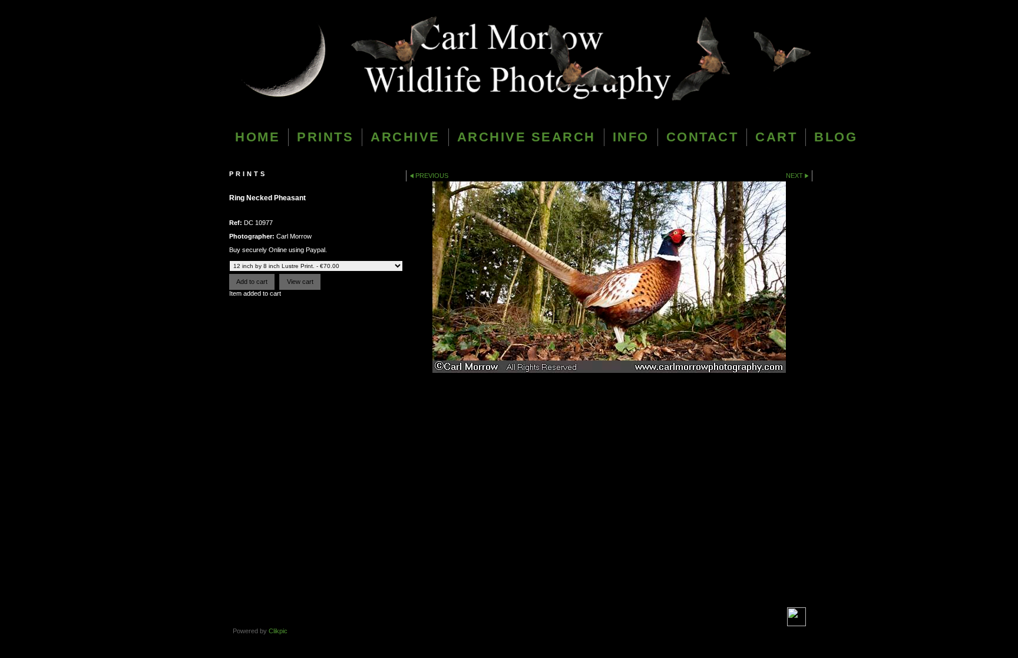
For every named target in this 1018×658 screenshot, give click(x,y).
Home (257, 137)
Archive (405, 137)
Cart (776, 137)
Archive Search (526, 137)
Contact (702, 137)
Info (631, 137)
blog (835, 137)
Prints (325, 137)
